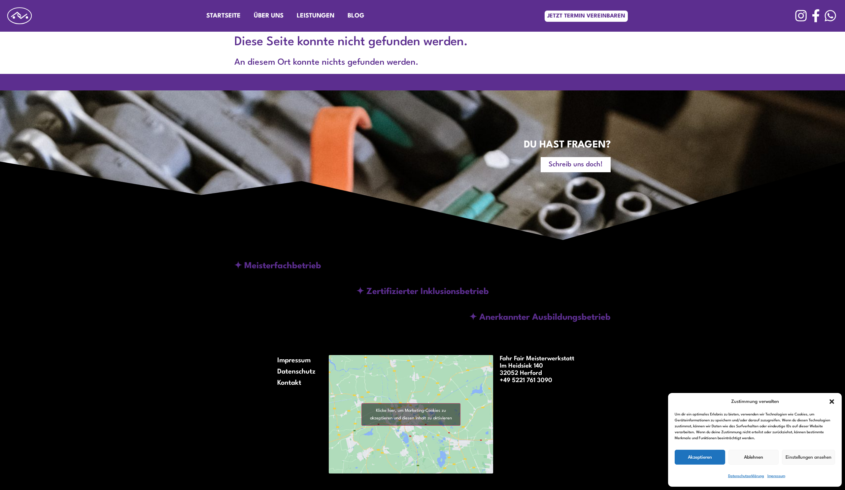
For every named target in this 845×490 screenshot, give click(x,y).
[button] (831, 401)
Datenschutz (296, 372)
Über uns (269, 16)
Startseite (223, 16)
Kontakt (289, 383)
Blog (356, 16)
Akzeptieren (700, 457)
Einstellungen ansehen (808, 457)
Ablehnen (753, 457)
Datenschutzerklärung (746, 476)
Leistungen (315, 16)
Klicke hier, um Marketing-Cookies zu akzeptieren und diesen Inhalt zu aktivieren (411, 414)
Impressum (776, 476)
